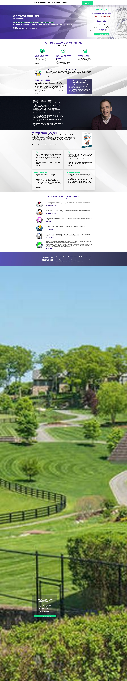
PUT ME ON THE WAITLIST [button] (87, 2)
